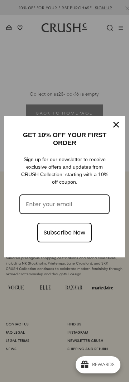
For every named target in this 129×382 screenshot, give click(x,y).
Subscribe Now (64, 232)
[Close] (116, 124)
